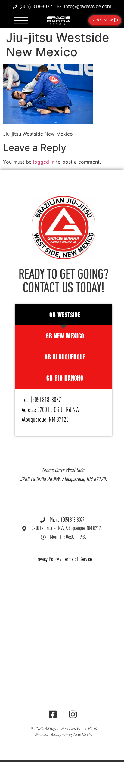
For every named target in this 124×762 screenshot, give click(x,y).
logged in (43, 162)
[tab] (63, 314)
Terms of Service (77, 559)
